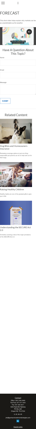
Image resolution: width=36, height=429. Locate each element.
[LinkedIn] (17, 421)
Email (2, 70)
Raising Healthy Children (12, 189)
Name (2, 57)
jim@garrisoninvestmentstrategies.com (18, 418)
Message (3, 82)
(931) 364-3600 (20, 400)
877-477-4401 (21, 403)
